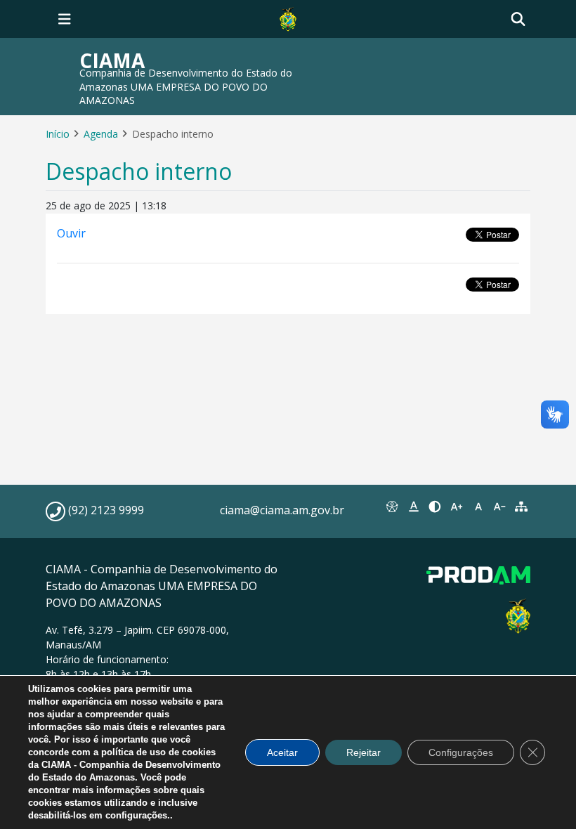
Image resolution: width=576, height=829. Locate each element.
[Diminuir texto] (499, 506)
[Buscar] (518, 19)
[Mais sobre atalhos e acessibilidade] (392, 506)
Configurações (460, 752)
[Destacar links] (414, 506)
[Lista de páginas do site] (520, 506)
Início (58, 134)
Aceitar (282, 752)
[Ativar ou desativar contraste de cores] (435, 506)
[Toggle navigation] (65, 19)
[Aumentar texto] (456, 506)
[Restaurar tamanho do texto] (478, 506)
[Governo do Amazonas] (288, 17)
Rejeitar (363, 752)
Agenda (101, 134)
